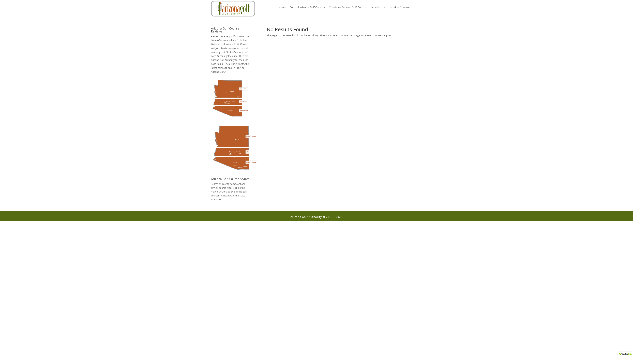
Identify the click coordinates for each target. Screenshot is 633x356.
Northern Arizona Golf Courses (390, 7)
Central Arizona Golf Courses (308, 7)
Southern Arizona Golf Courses (348, 7)
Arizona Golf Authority (223, 59)
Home (282, 7)
